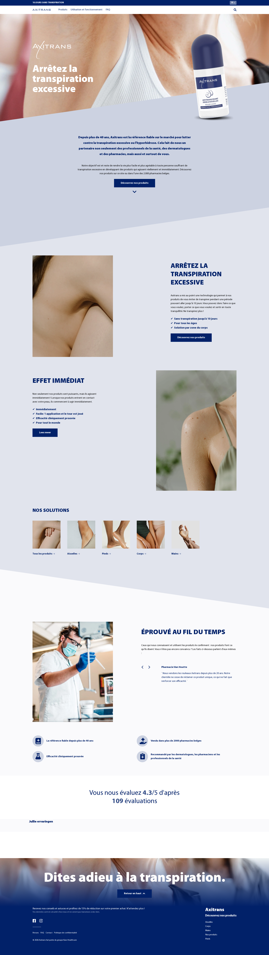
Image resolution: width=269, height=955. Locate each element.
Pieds (105, 554)
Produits (62, 10)
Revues (36, 933)
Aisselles (72, 554)
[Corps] (151, 535)
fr (232, 3)
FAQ (108, 10)
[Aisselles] (81, 535)
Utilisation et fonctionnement (86, 10)
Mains (174, 554)
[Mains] (185, 535)
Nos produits (211, 935)
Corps (140, 554)
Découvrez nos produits (134, 183)
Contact (49, 933)
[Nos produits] (47, 535)
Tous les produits (42, 554)
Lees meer (45, 432)
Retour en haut (132, 893)
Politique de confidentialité (65, 933)
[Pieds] (116, 535)
